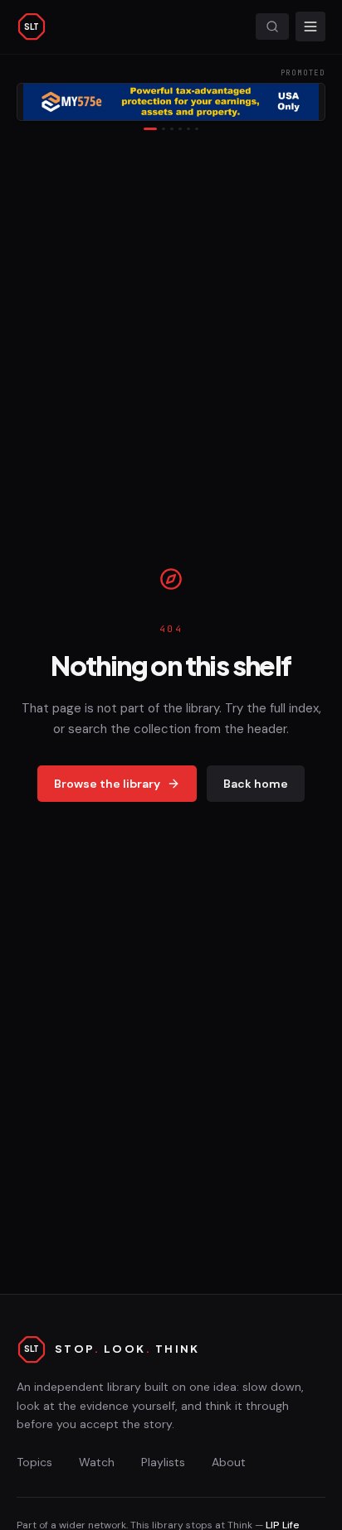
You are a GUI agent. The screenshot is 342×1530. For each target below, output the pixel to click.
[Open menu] (310, 26)
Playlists (163, 1462)
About (229, 1462)
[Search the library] (272, 26)
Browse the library (107, 783)
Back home (255, 783)
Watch (97, 1462)
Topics (34, 1462)
